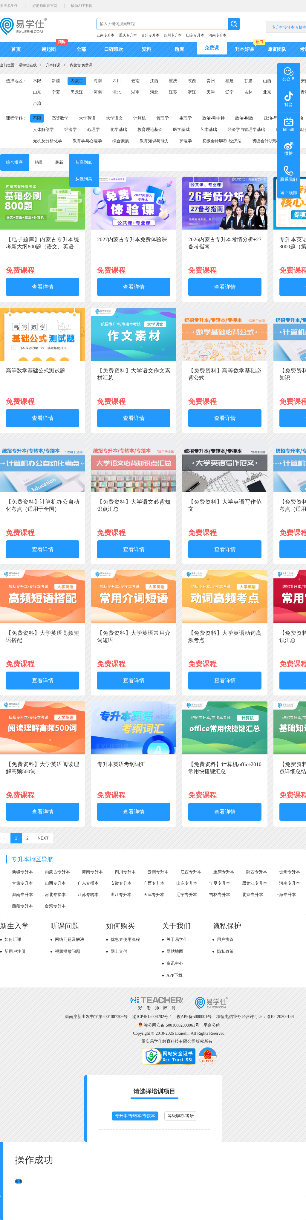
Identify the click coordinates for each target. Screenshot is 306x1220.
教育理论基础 (150, 129)
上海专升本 (285, 894)
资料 (146, 49)
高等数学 (60, 118)
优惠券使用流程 (125, 939)
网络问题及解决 (69, 939)
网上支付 (119, 951)
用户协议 (225, 939)
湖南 (135, 92)
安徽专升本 (121, 883)
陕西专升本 (256, 872)
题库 (179, 49)
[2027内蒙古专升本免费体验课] (133, 228)
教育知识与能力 (154, 141)
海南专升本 (92, 872)
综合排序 (14, 162)
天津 (210, 92)
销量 (39, 162)
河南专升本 (218, 35)
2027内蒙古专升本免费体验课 (132, 239)
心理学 (93, 129)
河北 (154, 92)
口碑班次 (113, 49)
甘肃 (248, 81)
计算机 (139, 118)
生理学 (185, 118)
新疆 (56, 81)
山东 (37, 92)
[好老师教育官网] (179, 1008)
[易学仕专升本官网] (23, 33)
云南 (135, 81)
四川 (116, 81)
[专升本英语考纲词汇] (133, 753)
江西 (154, 81)
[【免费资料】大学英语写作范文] (224, 491)
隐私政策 (225, 951)
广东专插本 (88, 883)
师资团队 (277, 49)
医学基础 (181, 129)
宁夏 (56, 92)
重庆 (173, 81)
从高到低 (83, 162)
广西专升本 (153, 883)
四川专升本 (173, 35)
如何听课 (12, 939)
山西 (267, 81)
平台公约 (212, 1025)
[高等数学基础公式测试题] (42, 359)
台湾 (37, 103)
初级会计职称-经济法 (221, 141)
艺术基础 (208, 129)
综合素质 (120, 141)
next (43, 838)
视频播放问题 (67, 951)
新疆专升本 (22, 872)
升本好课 (244, 49)
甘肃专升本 (22, 883)
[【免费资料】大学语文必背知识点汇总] (133, 491)
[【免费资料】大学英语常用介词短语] (133, 622)
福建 (229, 81)
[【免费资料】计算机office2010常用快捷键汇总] (224, 753)
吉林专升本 (219, 894)
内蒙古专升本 (57, 872)
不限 (37, 81)
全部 (81, 49)
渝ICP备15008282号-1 (152, 1016)
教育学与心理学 (87, 141)
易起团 (49, 49)
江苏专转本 (88, 894)
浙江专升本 (121, 894)
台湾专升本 (55, 906)
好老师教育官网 (44, 6)
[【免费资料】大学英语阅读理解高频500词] (42, 753)
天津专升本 (153, 894)
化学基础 (118, 129)
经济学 (70, 129)
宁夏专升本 (219, 883)
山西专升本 (55, 883)
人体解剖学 (43, 129)
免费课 (212, 47)
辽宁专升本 (186, 894)
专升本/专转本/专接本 (135, 1116)
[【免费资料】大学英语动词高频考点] (224, 622)
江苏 (173, 92)
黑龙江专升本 (254, 883)
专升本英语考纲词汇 (121, 764)
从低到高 (83, 179)
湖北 (116, 92)
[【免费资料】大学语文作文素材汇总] (133, 359)
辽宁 (229, 92)
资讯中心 (174, 963)
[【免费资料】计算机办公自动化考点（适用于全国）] (42, 491)
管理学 (162, 118)
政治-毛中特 (213, 118)
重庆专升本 (128, 35)
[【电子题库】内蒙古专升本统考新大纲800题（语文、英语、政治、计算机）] (42, 228)
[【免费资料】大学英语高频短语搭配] (42, 622)
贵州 (210, 81)
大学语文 (114, 118)
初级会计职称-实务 (269, 141)
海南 (98, 81)
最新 (59, 162)
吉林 (248, 92)
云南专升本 (105, 35)
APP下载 (174, 975)
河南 (98, 92)
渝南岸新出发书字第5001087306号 (96, 1016)
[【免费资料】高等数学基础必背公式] (224, 359)
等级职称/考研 (181, 1116)
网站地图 (174, 951)
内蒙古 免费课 (81, 65)
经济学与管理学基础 (246, 129)
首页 (16, 49)
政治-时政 (244, 118)
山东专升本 (195, 35)
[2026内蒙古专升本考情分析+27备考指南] (224, 228)
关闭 (18, 1181)
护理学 (185, 141)
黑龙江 (77, 92)
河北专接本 (55, 894)
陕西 (192, 81)
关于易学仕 (9, 6)
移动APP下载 (81, 6)
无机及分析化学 (47, 141)
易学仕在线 (28, 65)
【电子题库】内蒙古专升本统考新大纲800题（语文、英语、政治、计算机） (42, 246)
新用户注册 (14, 951)
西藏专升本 (22, 906)
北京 (267, 92)
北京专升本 (252, 894)
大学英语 (87, 118)
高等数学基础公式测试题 (35, 371)
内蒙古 (77, 81)
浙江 (192, 92)
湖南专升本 (22, 894)
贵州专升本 (150, 35)
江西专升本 (190, 872)
